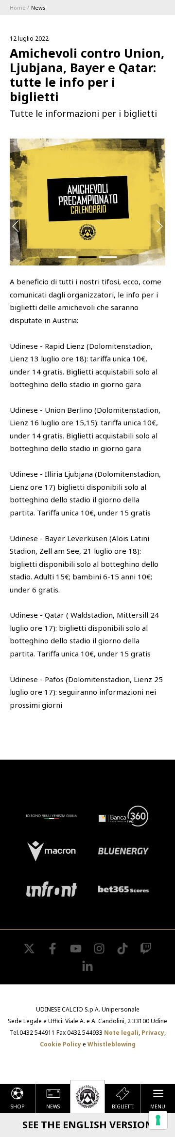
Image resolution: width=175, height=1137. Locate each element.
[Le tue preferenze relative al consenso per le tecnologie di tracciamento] (158, 1120)
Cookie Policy (60, 1044)
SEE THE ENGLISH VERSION (87, 1124)
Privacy (152, 1032)
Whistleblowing (112, 1044)
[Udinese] (87, 1096)
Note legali (121, 1032)
